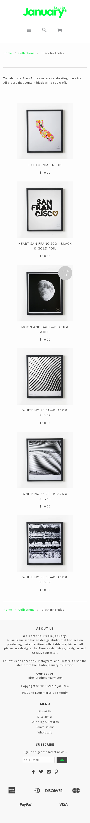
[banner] (45, 12)
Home (7, 53)
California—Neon (45, 165)
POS (25, 693)
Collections (26, 53)
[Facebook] (33, 772)
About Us (45, 711)
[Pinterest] (56, 772)
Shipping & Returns (45, 722)
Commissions (45, 727)
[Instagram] (49, 772)
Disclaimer (45, 716)
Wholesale (45, 732)
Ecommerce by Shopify (51, 693)
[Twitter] (41, 772)
